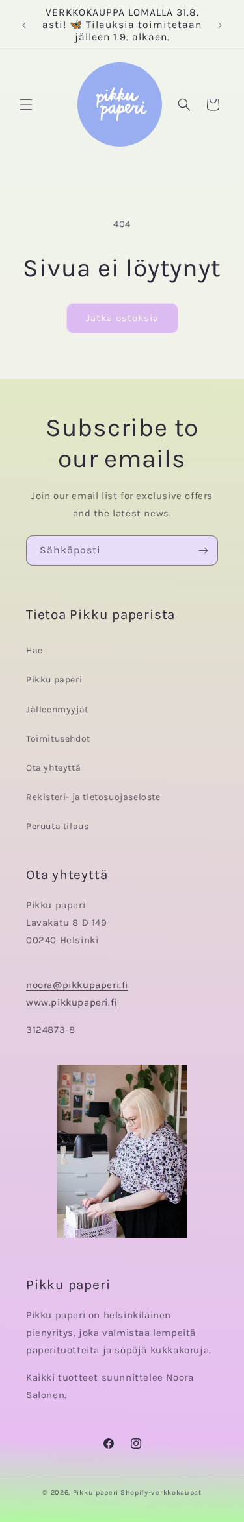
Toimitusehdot (58, 738)
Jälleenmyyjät (57, 709)
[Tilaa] (203, 550)
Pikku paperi (54, 679)
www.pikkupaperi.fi (71, 1002)
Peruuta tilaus (57, 826)
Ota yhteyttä (53, 767)
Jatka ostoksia (122, 318)
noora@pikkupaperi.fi (77, 985)
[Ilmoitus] (220, 25)
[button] (26, 104)
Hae (34, 650)
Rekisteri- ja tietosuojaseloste (93, 797)
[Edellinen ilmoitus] (24, 25)
